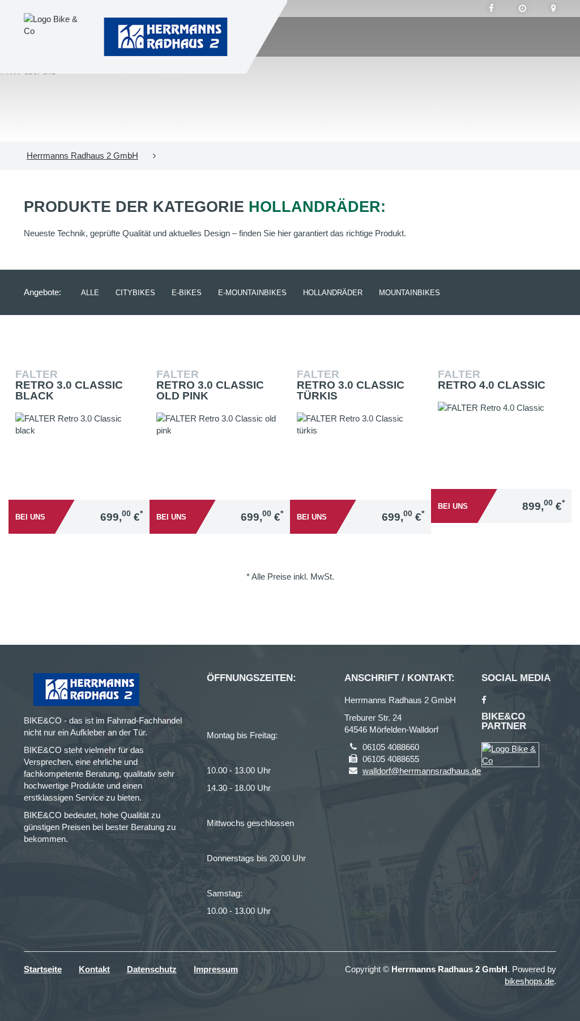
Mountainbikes (409, 292)
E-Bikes (187, 292)
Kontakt (94, 969)
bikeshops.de (529, 981)
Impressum (216, 969)
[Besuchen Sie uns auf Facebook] (491, 8)
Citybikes (135, 292)
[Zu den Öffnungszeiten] (522, 8)
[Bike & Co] (510, 754)
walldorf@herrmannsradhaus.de (421, 771)
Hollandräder (332, 292)
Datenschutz (152, 969)
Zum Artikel (82, 450)
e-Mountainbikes (252, 292)
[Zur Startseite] (165, 37)
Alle (90, 292)
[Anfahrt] (553, 8)
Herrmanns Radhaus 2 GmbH (82, 155)
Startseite (43, 969)
